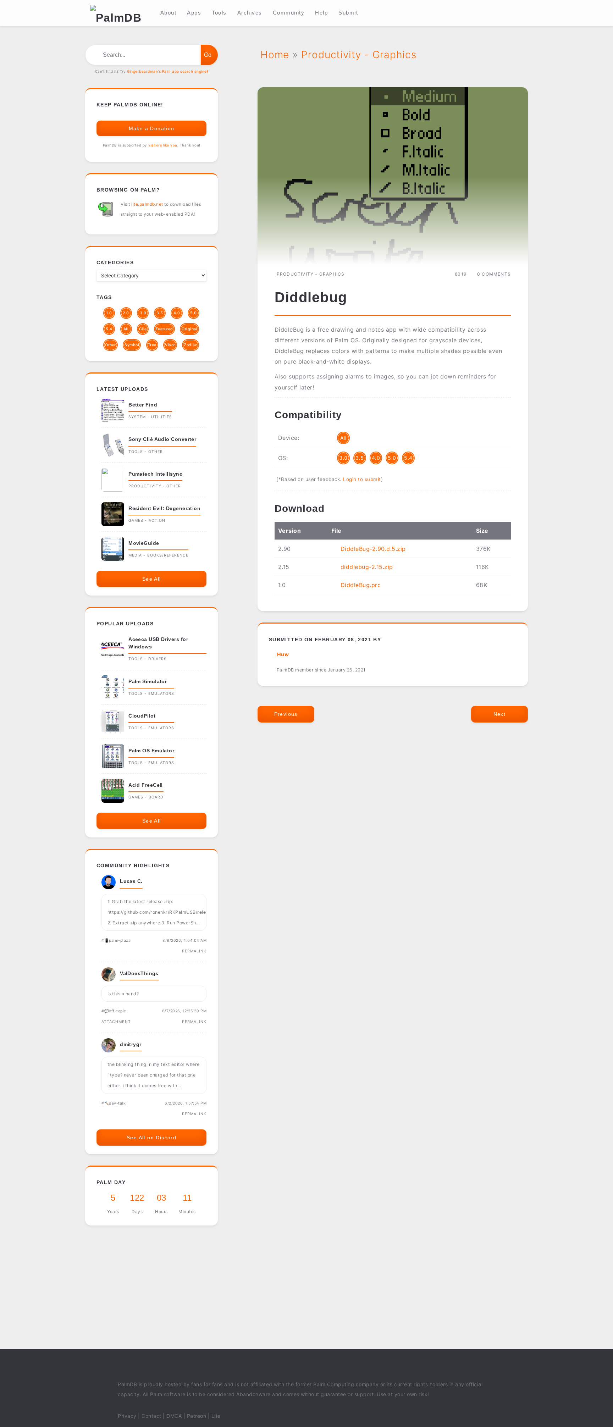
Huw (283, 654)
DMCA (174, 1416)
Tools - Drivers (147, 659)
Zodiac (190, 345)
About (168, 13)
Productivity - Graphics (311, 274)
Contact (151, 1416)
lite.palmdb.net (147, 204)
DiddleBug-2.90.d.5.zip (373, 548)
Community (289, 13)
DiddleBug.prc (361, 584)
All (343, 438)
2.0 (126, 313)
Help (321, 13)
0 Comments (494, 274)
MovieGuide (143, 543)
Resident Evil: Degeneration (164, 508)
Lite (216, 1416)
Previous (286, 714)
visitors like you (162, 145)
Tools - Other (145, 451)
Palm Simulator (147, 681)
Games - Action (146, 520)
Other (110, 345)
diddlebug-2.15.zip (367, 566)
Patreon (196, 1416)
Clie (143, 329)
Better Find (142, 405)
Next (499, 714)
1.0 (109, 313)
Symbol (132, 345)
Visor (170, 345)
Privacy (127, 1416)
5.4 (408, 458)
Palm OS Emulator (151, 750)
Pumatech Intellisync (155, 474)
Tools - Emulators (151, 693)
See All (151, 579)
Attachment (116, 1021)
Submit (348, 13)
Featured (164, 329)
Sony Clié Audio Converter (162, 439)
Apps (194, 13)
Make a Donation (152, 128)
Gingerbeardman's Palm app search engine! (167, 71)
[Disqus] (393, 836)
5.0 (392, 458)
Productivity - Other (154, 486)
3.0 (343, 458)
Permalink (194, 951)
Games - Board (146, 797)
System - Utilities (150, 417)
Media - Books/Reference (158, 555)
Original (189, 329)
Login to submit (362, 479)
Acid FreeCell (145, 785)
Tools (219, 13)
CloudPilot (142, 716)
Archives (249, 13)
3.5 (359, 458)
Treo (152, 345)
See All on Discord (151, 1137)
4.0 (376, 458)
